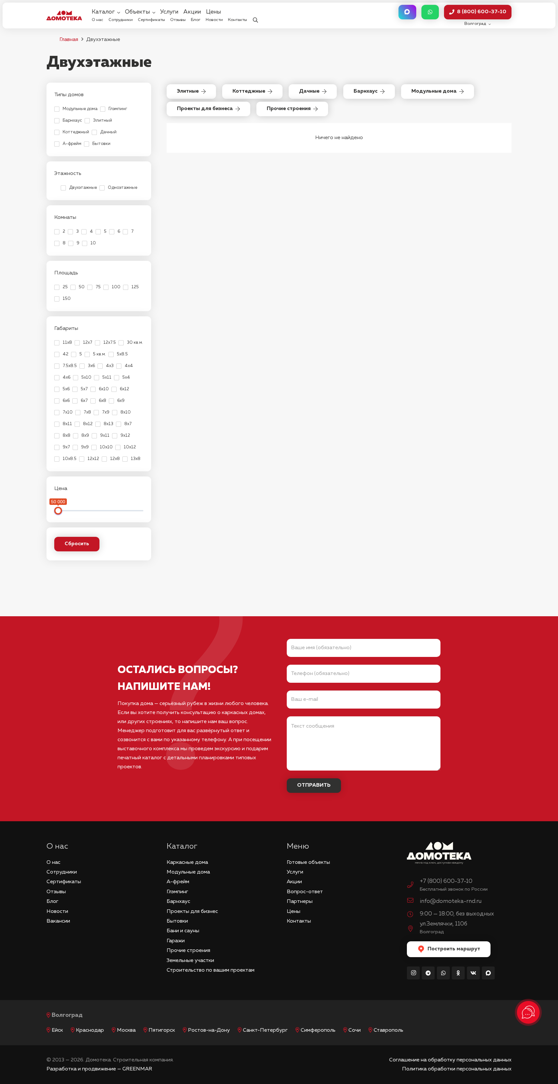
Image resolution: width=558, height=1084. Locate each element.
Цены (293, 911)
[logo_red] (64, 15)
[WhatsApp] (443, 972)
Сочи (354, 1030)
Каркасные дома (187, 862)
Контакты (299, 921)
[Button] (407, 12)
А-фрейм (178, 882)
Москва (126, 1030)
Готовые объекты (308, 862)
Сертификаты (63, 882)
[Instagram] (413, 972)
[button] (255, 15)
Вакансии (58, 921)
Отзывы (56, 892)
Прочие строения (188, 950)
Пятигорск (162, 1030)
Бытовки (177, 921)
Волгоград (67, 1015)
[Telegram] (428, 972)
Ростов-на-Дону (209, 1030)
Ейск (57, 1030)
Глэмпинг (177, 892)
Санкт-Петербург (265, 1030)
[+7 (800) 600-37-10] (413, 885)
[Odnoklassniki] (458, 972)
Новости (57, 911)
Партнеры (300, 901)
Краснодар (90, 1030)
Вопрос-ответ (305, 892)
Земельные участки (190, 960)
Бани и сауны (183, 931)
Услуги (295, 872)
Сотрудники (61, 872)
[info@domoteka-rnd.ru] (413, 901)
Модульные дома (188, 872)
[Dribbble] (488, 972)
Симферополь (318, 1030)
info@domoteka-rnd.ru (450, 901)
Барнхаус (178, 901)
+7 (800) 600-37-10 (446, 881)
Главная (68, 39)
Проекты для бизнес (192, 911)
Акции (294, 882)
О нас (53, 862)
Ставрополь (388, 1030)
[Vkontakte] (473, 972)
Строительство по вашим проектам (210, 970)
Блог (52, 901)
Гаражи (176, 941)
